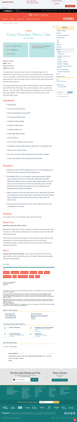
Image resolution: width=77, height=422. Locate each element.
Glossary (37, 395)
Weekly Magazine (10, 393)
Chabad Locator (63, 393)
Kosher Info (20, 19)
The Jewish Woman (26, 390)
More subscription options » (63, 96)
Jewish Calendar (38, 390)
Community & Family (11, 392)
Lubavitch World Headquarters (50, 412)
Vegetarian (14, 272)
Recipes (5, 19)
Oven (37, 276)
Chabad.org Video (25, 388)
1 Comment (11, 336)
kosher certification (36, 299)
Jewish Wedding (52, 390)
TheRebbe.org (25, 397)
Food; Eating (61, 86)
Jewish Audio (52, 396)
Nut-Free (33, 272)
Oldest (15, 346)
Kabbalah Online (25, 395)
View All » (33, 319)
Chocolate (7, 276)
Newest (12, 346)
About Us (58, 417)
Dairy (40, 272)
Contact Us (72, 417)
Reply (10, 360)
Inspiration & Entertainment (12, 391)
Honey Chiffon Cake (10, 315)
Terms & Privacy (65, 417)
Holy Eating (38, 333)
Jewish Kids (71, 407)
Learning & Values (10, 390)
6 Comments (38, 336)
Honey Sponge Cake (10, 317)
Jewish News (24, 391)
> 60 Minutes (22, 276)
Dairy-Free (24, 272)
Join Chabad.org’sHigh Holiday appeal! (33, 2)
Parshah (51, 393)
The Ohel (62, 391)
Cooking (49, 407)
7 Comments (38, 331)
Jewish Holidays (52, 388)
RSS (36, 396)
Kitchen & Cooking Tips (33, 19)
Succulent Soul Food (14, 333)
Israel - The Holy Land (26, 396)
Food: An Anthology (14, 327)
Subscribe (34, 379)
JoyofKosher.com (39, 290)
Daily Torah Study (38, 391)
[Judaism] (8, 11)
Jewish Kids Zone (25, 393)
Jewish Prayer (52, 395)
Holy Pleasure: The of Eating (44, 327)
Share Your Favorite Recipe (59, 380)
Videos (12, 19)
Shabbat (51, 391)
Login (42, 10)
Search (36, 393)
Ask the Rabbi (48, 10)
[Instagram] (74, 413)
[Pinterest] (71, 413)
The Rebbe (62, 390)
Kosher (50, 392)
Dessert (11, 23)
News (42, 407)
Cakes (16, 23)
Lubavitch (27, 412)
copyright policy (23, 305)
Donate (64, 10)
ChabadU (27, 407)
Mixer (31, 276)
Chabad (24, 412)
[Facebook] (65, 413)
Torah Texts (56, 407)
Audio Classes (35, 407)
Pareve (47, 272)
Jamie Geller (30, 38)
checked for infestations (16, 300)
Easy (14, 276)
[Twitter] (68, 413)
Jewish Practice (10, 388)
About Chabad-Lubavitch (65, 388)
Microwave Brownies (36, 314)
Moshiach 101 (25, 392)
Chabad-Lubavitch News (65, 392)
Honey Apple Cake (10, 314)
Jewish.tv (20, 407)
